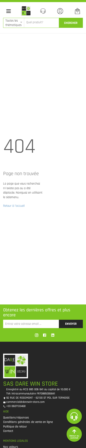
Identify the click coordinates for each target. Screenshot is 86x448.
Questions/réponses (16, 418)
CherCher (70, 23)
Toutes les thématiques (13, 23)
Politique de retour (15, 427)
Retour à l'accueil (14, 206)
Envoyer (71, 324)
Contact (8, 431)
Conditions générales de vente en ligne (28, 422)
